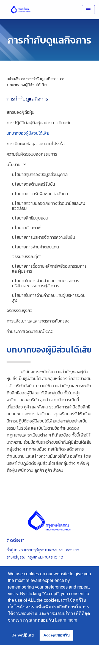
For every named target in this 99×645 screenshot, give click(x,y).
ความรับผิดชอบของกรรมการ (32, 154)
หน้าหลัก (13, 79)
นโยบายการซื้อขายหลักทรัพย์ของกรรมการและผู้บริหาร (49, 268)
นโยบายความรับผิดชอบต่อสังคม (40, 193)
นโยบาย (13, 164)
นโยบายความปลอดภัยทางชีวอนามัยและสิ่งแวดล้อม (48, 206)
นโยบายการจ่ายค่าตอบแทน (35, 246)
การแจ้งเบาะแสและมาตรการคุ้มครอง (38, 321)
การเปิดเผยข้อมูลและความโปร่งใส (36, 143)
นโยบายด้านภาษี (26, 227)
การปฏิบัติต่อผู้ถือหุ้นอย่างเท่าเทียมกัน (39, 122)
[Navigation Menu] (88, 9)
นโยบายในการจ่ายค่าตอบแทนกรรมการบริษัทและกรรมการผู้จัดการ (45, 283)
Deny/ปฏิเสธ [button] (23, 635)
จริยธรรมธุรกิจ (19, 310)
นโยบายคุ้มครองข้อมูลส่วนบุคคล (40, 174)
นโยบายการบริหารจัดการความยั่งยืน (43, 237)
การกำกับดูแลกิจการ (27, 98)
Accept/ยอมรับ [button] (56, 635)
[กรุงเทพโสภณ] (20, 10)
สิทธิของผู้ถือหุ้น (20, 112)
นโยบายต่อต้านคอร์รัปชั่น (33, 184)
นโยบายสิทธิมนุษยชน (30, 218)
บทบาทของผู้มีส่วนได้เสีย (28, 133)
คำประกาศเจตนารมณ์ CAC (30, 331)
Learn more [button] (66, 620)
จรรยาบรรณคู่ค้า (27, 256)
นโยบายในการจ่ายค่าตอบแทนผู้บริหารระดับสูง (49, 297)
